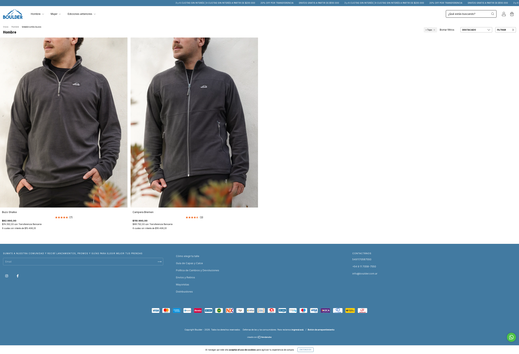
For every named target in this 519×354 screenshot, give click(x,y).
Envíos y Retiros (185, 277)
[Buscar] (492, 13)
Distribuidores (184, 291)
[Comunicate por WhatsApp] (511, 337)
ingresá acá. (298, 329)
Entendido (305, 350)
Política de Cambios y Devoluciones (197, 270)
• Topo (429, 30)
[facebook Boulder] (17, 276)
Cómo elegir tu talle (187, 256)
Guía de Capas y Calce (189, 263)
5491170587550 (361, 259)
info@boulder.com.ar (364, 273)
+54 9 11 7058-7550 (364, 266)
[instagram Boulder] (7, 276)
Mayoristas (182, 284)
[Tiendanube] (259, 337)
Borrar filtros (447, 29)
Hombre (36, 13)
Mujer (54, 13)
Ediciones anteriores (80, 13)
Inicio (5, 27)
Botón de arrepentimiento (321, 329)
